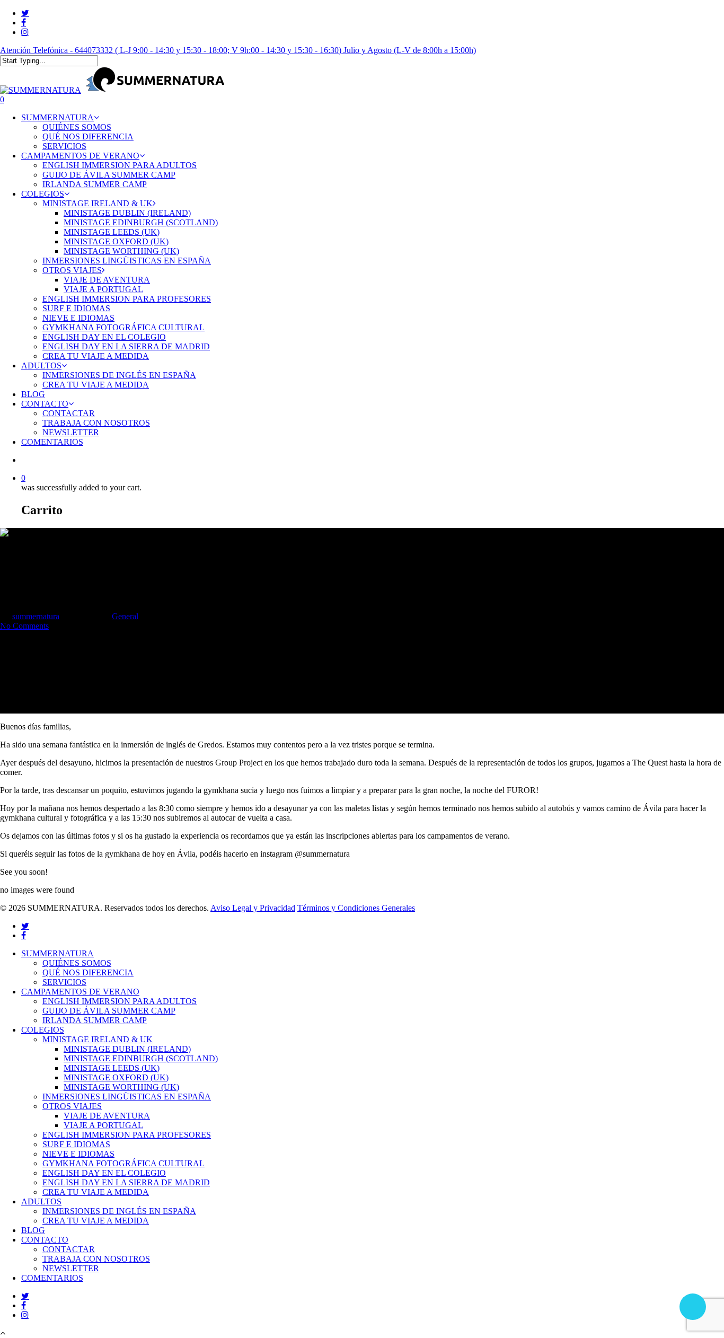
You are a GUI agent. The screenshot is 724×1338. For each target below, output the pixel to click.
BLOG (33, 1230)
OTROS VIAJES (72, 1106)
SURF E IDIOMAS (76, 1144)
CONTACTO (44, 1239)
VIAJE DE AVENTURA (107, 1115)
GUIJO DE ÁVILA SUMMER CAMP (108, 1010)
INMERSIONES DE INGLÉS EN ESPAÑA (119, 1211)
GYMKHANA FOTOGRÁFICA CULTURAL (123, 1163)
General (125, 616)
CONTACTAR (68, 1249)
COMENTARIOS (52, 1277)
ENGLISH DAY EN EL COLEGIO (104, 1172)
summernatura (35, 616)
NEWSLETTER (70, 1268)
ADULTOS (41, 1201)
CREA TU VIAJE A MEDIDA (95, 1191)
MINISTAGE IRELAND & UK (97, 1039)
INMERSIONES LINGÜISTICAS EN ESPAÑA (126, 1096)
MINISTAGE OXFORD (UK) (116, 1077)
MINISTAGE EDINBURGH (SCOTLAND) (141, 1058)
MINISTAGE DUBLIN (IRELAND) (127, 1048)
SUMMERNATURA (57, 953)
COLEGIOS (42, 1029)
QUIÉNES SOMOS (76, 962)
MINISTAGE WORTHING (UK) (121, 1086)
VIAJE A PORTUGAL (103, 1125)
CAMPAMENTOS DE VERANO (80, 991)
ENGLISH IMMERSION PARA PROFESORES (126, 1134)
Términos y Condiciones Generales (356, 907)
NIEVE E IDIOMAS (78, 1153)
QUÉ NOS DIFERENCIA (88, 972)
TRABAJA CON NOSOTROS (96, 1258)
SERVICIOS (64, 982)
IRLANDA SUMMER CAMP (94, 1020)
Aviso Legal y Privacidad (252, 907)
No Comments (24, 625)
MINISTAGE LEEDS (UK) (112, 1067)
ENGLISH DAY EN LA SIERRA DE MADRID (126, 1182)
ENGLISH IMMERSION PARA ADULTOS (119, 1001)
